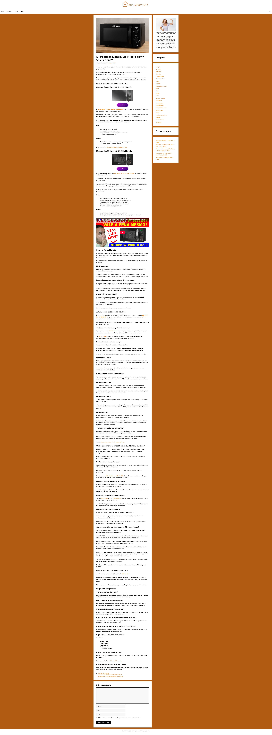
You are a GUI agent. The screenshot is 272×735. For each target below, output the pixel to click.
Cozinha (9, 11)
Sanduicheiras (160, 120)
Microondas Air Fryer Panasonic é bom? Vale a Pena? (110, 676)
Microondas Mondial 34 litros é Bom (117, 147)
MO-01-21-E (102, 317)
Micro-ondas (105, 673)
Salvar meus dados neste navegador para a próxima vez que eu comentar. (119, 718)
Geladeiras (159, 100)
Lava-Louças (159, 103)
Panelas (158, 117)
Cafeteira (158, 74)
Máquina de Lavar (161, 108)
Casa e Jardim (160, 76)
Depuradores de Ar (161, 86)
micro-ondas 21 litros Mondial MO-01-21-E (110, 109)
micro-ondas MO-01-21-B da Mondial (123, 173)
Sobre (22, 11)
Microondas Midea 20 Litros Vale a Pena (112, 442)
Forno (157, 95)
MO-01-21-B (112, 331)
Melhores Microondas (116, 661)
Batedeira (158, 71)
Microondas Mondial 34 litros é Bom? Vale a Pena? (110, 674)
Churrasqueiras (160, 79)
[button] (270, 11)
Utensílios (158, 122)
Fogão (157, 93)
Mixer (157, 112)
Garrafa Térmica (160, 98)
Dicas (16, 11)
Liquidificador (160, 105)
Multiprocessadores (161, 115)
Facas (157, 91)
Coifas (157, 81)
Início (2, 11)
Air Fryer (158, 69)
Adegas (158, 67)
